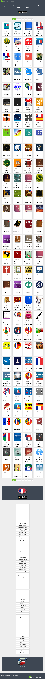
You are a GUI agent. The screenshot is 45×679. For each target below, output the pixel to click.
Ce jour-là (17, 155)
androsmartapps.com (23, 1)
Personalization (22, 630)
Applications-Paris (23, 561)
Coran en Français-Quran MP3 (38, 294)
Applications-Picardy (22, 565)
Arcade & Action (23, 605)
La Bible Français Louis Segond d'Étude (28, 187)
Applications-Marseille (22, 540)
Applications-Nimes (23, 557)
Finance (22, 623)
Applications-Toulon (23, 579)
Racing (23, 591)
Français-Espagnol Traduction (17, 415)
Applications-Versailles (23, 583)
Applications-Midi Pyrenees (22, 544)
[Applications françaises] (22, 12)
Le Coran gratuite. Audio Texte (28, 202)
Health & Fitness (23, 628)
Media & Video (22, 599)
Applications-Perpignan (23, 563)
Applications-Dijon (23, 523)
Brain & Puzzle (22, 617)
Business (22, 640)
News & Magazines (23, 644)
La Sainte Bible (39, 246)
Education (22, 648)
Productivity (23, 619)
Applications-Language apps (23, 588)
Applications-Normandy (23, 559)
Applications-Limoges (22, 534)
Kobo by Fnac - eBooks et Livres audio (38, 111)
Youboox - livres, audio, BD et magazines (28, 65)
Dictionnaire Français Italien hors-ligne (6, 446)
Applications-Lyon (23, 538)
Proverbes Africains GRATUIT (6, 263)
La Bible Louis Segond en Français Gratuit (38, 172)
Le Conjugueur (17, 33)
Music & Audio (22, 642)
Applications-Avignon (22, 510)
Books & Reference (22, 646)
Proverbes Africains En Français (6, 126)
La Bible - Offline (28, 246)
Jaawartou (17, 459)
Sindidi (6, 459)
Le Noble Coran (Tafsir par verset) (38, 141)
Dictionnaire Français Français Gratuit (39, 96)
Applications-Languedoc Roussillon (23, 530)
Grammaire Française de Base (38, 309)
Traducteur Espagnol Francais (17, 324)
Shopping (22, 632)
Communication (22, 621)
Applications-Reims (23, 567)
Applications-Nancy (23, 551)
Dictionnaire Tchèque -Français (28, 446)
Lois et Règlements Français (6, 431)
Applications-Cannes (22, 519)
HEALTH (22, 601)
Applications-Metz (23, 542)
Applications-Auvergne (23, 508)
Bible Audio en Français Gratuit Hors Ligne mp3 (17, 309)
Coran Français (39, 64)
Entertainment (22, 638)
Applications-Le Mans (22, 532)
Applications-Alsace (22, 506)
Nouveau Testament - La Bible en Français (28, 461)
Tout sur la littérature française (38, 324)
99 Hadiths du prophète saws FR (6, 141)
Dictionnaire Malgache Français (6, 339)
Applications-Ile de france (22, 527)
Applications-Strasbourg (23, 577)
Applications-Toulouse (22, 581)
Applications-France (22, 504)
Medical (22, 626)
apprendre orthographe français (28, 415)
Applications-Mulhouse (23, 548)
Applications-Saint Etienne (22, 575)
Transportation (22, 609)
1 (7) (14, 19)
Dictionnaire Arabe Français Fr (28, 96)
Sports (23, 636)
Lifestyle (22, 650)
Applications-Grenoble (22, 525)
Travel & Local (22, 652)
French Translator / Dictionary (6, 81)
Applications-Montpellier (23, 546)
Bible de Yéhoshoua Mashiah (38, 157)
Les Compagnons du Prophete (17, 187)
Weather (22, 611)
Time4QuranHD (6, 475)
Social (23, 613)
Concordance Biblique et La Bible (6, 248)
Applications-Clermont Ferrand (23, 521)
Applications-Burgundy (23, 515)
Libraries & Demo (23, 603)
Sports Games (22, 593)
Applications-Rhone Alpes (22, 571)
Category (39, 1)
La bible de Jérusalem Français (17, 218)
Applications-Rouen (23, 573)
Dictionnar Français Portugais (28, 431)
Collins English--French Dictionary (27, 400)
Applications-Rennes (22, 569)
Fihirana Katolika (17, 140)
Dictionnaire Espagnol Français (28, 385)
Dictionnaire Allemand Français (17, 354)
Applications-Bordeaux (23, 512)
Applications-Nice (23, 555)
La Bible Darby (6, 231)
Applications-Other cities (23, 586)
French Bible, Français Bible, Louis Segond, (28, 233)
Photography (23, 607)
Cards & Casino (22, 597)
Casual (23, 615)
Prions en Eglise (6, 277)
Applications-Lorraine (22, 536)
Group (32, 1)
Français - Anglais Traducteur (38, 400)
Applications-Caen (23, 517)
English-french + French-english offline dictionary (28, 263)
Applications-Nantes (22, 553)
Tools (23, 634)
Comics (23, 595)
